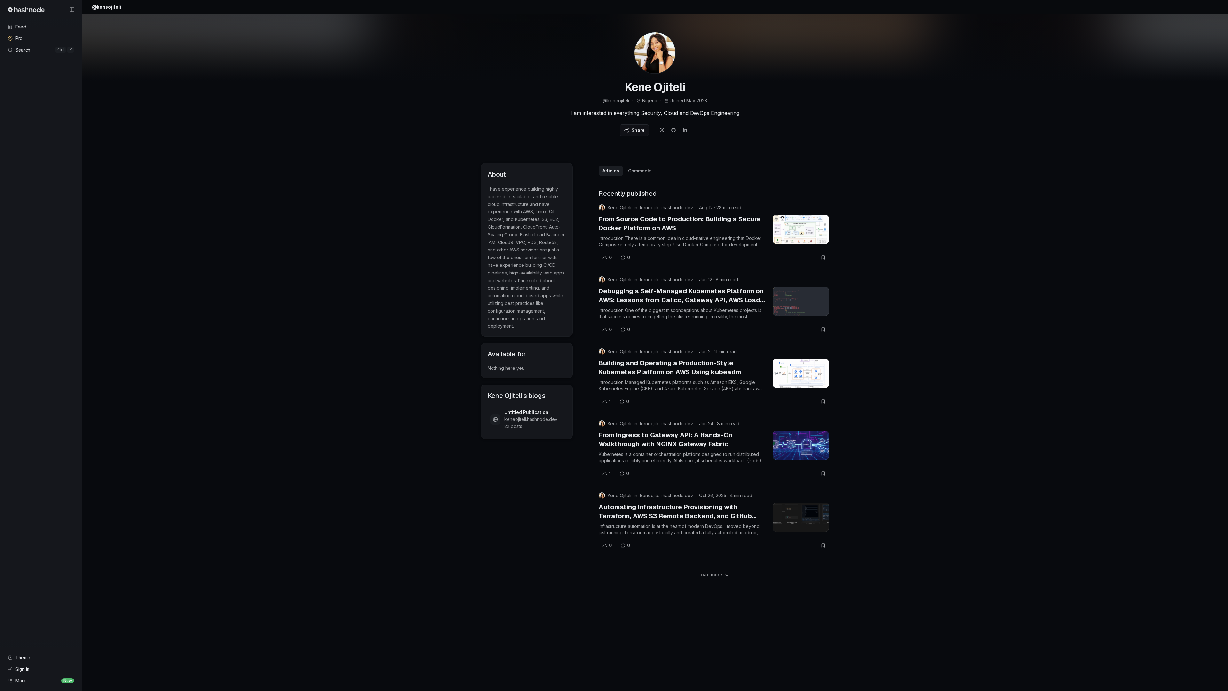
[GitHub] (673, 130)
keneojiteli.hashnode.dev (666, 207)
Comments (640, 170)
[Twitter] (662, 130)
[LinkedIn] (685, 130)
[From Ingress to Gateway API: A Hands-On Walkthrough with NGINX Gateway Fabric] (801, 445)
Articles (610, 170)
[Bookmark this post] (823, 257)
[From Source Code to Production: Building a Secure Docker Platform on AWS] (801, 229)
